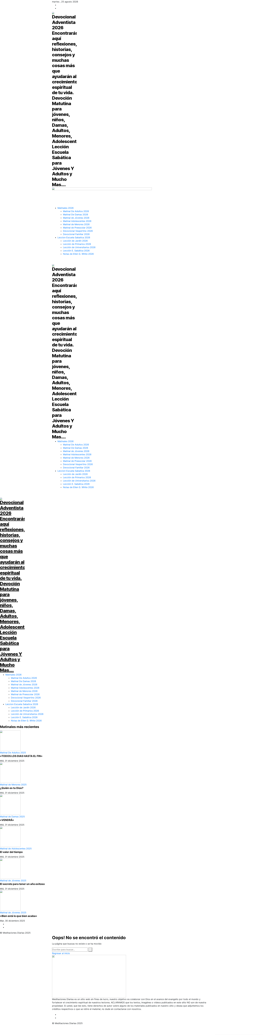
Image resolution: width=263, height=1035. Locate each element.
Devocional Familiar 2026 (24, 701)
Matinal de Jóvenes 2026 (24, 684)
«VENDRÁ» (7, 820)
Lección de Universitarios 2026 (27, 714)
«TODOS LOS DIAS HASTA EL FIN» (21, 756)
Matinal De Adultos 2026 (24, 678)
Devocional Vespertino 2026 (26, 697)
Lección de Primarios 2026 (25, 710)
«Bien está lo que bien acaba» (18, 916)
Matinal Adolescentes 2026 (25, 687)
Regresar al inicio (61, 953)
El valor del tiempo (11, 852)
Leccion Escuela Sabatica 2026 (21, 704)
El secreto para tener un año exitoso (22, 884)
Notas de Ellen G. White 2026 (26, 720)
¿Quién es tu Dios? (11, 788)
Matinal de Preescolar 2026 (25, 694)
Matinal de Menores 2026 (24, 691)
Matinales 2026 (13, 674)
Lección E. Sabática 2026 (24, 717)
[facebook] (58, 5)
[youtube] (58, 8)
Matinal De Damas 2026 (23, 681)
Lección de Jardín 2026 (23, 707)
